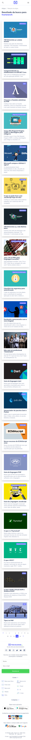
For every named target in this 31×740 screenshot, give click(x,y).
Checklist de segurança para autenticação (14, 289)
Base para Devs (8, 681)
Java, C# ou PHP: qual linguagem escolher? (12, 258)
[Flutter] (23, 394)
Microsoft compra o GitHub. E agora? (14, 164)
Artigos (4, 8)
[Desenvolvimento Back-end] (18, 54)
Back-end (7, 688)
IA (20, 689)
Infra (5, 695)
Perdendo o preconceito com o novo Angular (15, 320)
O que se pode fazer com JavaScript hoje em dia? (13, 196)
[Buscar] (3, 3)
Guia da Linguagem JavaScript (15, 501)
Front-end (7, 684)
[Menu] (28, 2)
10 (7, 636)
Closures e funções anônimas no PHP (15, 100)
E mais (21, 693)
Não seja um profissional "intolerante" (13, 351)
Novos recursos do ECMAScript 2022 (15, 442)
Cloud (21, 686)
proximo (23, 636)
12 (14, 636)
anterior (3, 633)
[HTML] (24, 573)
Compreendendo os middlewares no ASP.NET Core (15, 71)
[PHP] (24, 83)
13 (17, 636)
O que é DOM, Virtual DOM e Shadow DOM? (14, 590)
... (12, 633)
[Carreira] (23, 334)
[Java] (24, 514)
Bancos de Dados (21, 682)
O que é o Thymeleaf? (12, 531)
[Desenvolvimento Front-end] (18, 485)
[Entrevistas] (22, 23)
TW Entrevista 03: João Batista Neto (15, 227)
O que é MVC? (9, 560)
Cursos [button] (14, 677)
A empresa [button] (14, 700)
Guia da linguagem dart (12, 381)
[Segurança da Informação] (19, 114)
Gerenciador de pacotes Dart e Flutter (15, 411)
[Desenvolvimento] (21, 544)
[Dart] (24, 365)
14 (20, 636)
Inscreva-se (15, 671)
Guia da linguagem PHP (12, 472)
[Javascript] (22, 179)
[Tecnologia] (22, 147)
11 (10, 636)
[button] (11, 726)
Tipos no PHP (9, 620)
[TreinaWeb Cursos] (15, 2)
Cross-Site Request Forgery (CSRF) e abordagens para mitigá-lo (14, 132)
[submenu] (18, 677)
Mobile (6, 691)
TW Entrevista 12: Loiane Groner (13, 40)
